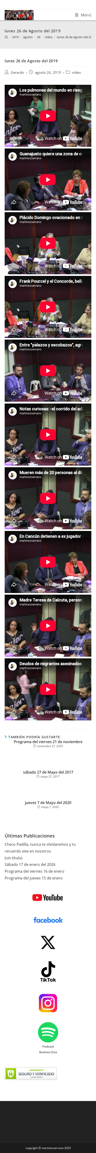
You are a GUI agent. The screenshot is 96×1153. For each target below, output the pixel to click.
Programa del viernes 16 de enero (34, 871)
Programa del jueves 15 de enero (34, 878)
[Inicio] (6, 37)
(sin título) (13, 857)
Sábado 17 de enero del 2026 (30, 864)
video (76, 72)
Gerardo (17, 72)
